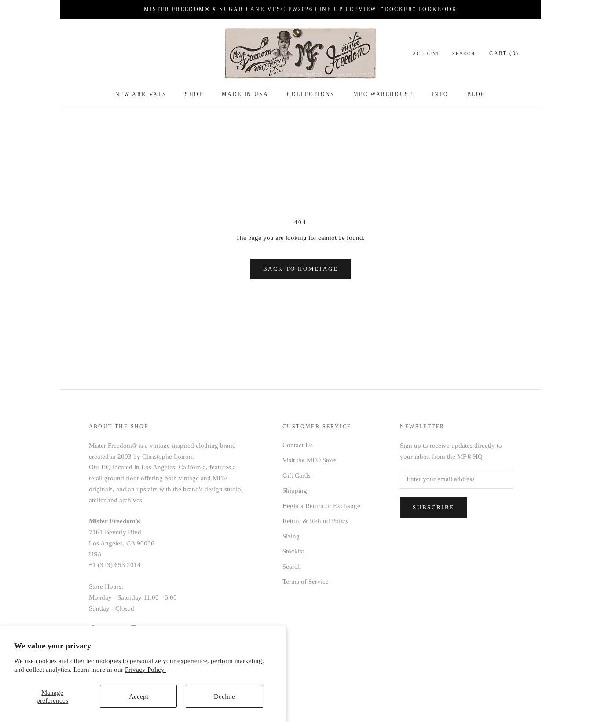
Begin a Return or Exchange (321, 505)
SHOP (194, 94)
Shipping (294, 490)
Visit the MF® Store (309, 460)
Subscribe (433, 507)
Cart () (504, 53)
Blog (476, 94)
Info (440, 94)
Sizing (291, 536)
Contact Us (297, 445)
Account (426, 53)
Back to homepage (300, 268)
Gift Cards (296, 475)
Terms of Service (305, 581)
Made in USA (245, 94)
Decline (224, 696)
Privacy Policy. (145, 669)
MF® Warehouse (383, 94)
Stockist (293, 551)
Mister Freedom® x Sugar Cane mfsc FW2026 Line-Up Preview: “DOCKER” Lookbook (300, 9)
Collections (310, 94)
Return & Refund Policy (315, 520)
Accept (138, 696)
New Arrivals (141, 94)
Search (463, 53)
